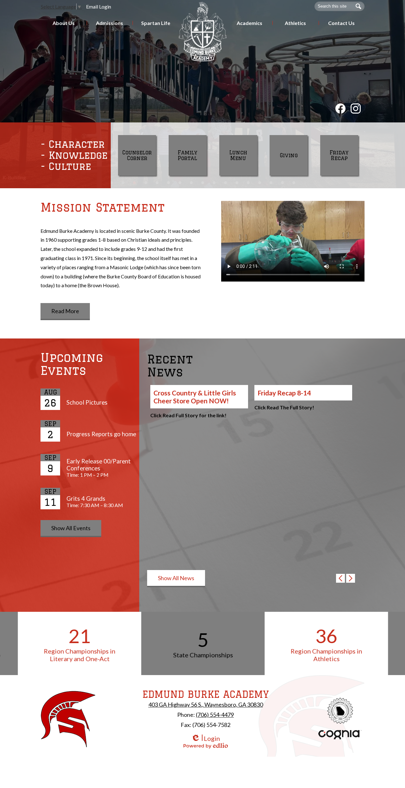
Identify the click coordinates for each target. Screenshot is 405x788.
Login (205, 738)
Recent (170, 366)
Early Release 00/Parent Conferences (98, 465)
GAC (340, 711)
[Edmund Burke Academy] (203, 31)
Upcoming (71, 364)
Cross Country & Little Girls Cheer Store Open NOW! (194, 397)
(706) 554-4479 (215, 714)
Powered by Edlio (206, 745)
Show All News (176, 577)
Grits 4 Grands (85, 498)
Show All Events (70, 527)
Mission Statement (102, 207)
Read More (65, 310)
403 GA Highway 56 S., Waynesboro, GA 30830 (205, 704)
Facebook (340, 108)
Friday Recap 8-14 (284, 393)
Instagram (355, 108)
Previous (342, 580)
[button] (63, 23)
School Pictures (87, 402)
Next (353, 580)
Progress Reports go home (101, 434)
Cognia (340, 734)
